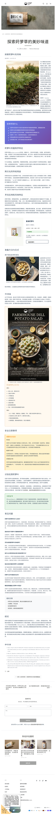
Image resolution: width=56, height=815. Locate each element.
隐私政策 (33, 724)
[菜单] (5, 3)
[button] (43, 3)
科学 (6, 792)
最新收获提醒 (23, 783)
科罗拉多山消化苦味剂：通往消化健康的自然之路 (20, 601)
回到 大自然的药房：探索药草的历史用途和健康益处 (28, 676)
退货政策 (22, 786)
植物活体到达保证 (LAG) (26, 800)
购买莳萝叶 (31, 242)
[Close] (10, 812)
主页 (3, 34)
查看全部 (28, 763)
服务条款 (39, 724)
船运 (21, 797)
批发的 (6, 786)
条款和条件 (22, 789)
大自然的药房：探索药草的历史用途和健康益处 (13, 34)
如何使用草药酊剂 (12, 606)
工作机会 (7, 789)
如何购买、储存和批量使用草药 (31, 490)
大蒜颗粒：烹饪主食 (13, 603)
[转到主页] (28, 3)
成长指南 (7, 783)
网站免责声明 (23, 792)
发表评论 (28, 720)
